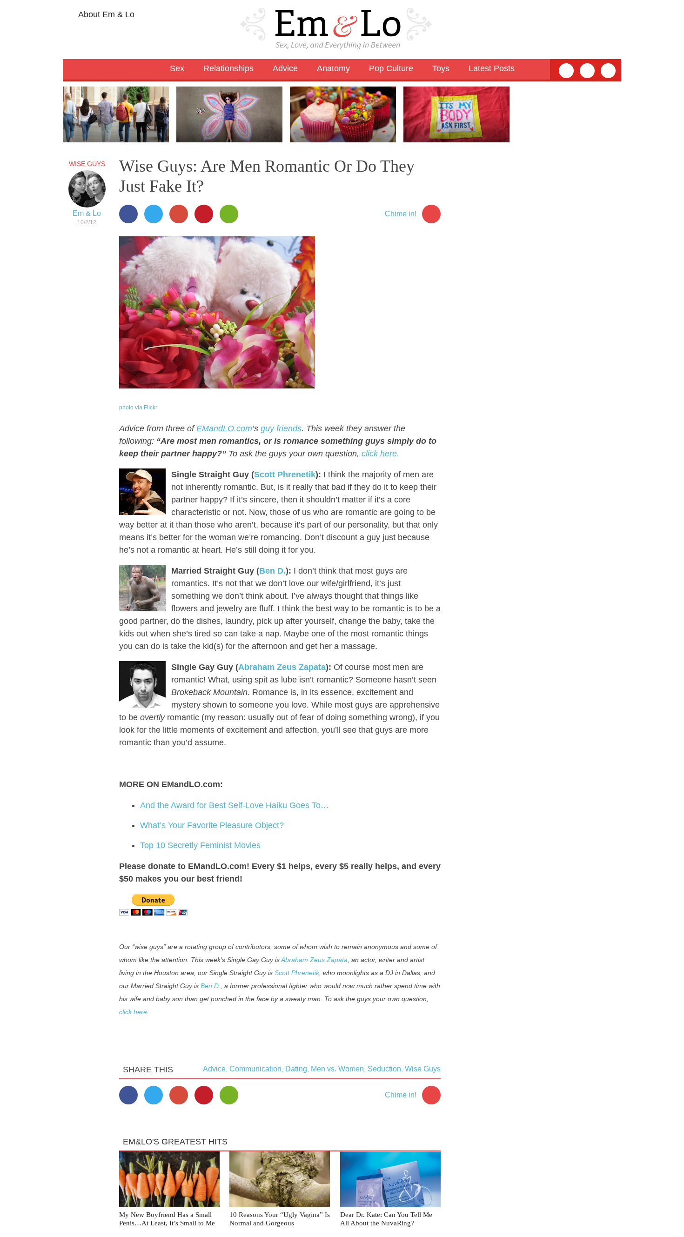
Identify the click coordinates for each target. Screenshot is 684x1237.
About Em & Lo (105, 14)
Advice (214, 1069)
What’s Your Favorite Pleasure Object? (212, 825)
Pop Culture (391, 68)
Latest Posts (492, 68)
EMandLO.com (224, 428)
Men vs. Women (337, 1069)
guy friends (281, 428)
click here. (380, 453)
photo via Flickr (138, 407)
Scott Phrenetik (284, 474)
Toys (440, 68)
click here (133, 1012)
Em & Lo (87, 213)
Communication (255, 1069)
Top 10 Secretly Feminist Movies (200, 845)
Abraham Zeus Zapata (282, 667)
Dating (296, 1069)
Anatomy (333, 68)
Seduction (384, 1069)
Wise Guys (87, 163)
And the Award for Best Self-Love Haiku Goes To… (234, 805)
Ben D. (272, 570)
